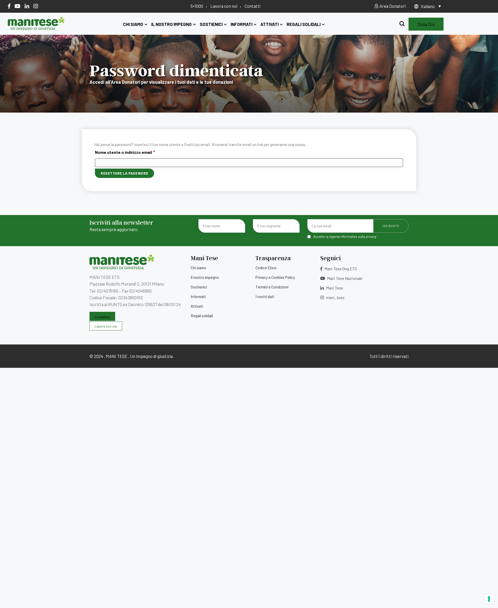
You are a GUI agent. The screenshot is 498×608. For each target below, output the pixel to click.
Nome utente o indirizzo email (125, 152)
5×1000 (197, 6)
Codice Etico (265, 267)
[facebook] (9, 6)
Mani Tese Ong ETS (340, 268)
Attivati (269, 24)
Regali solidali (304, 24)
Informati (241, 24)
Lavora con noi (223, 6)
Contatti (252, 6)
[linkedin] (27, 6)
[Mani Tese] (36, 28)
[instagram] (35, 6)
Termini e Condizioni (271, 287)
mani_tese (334, 297)
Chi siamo (133, 24)
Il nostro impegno (171, 24)
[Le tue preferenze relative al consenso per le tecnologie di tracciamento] (489, 599)
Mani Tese (334, 287)
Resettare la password (124, 173)
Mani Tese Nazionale (344, 278)
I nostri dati (264, 296)
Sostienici (211, 24)
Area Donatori (392, 6)
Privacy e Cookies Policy (275, 277)
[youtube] (17, 6)
